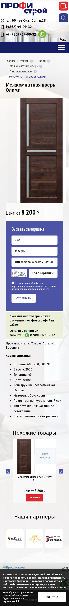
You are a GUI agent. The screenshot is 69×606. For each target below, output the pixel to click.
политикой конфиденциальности (30, 289)
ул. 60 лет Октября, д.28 (26, 20)
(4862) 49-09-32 (19, 27)
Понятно (52, 597)
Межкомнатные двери (24, 66)
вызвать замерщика (63, 6)
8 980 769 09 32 (42, 335)
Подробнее (34, 498)
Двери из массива (21, 71)
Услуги (24, 61)
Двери (42, 61)
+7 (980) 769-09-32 (21, 34)
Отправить (23, 298)
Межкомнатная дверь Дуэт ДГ (34, 478)
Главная (11, 61)
